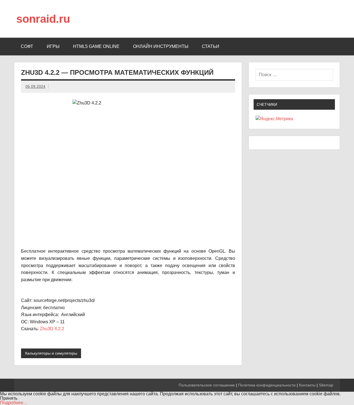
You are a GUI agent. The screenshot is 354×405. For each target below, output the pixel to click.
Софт (27, 46)
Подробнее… (14, 402)
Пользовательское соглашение (207, 385)
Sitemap (326, 385)
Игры (53, 46)
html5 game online (96, 46)
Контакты (307, 385)
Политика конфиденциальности (267, 385)
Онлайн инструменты (160, 46)
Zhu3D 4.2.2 (52, 328)
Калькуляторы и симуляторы (51, 353)
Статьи (210, 46)
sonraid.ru (43, 19)
